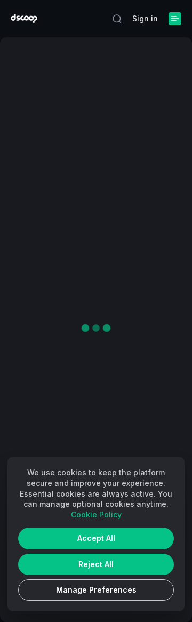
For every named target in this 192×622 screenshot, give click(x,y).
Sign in (145, 18)
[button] (117, 18)
